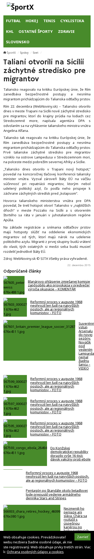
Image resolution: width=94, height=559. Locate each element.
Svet (35, 52)
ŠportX (11, 52)
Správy (24, 52)
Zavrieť (82, 537)
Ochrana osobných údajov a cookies (35, 551)
